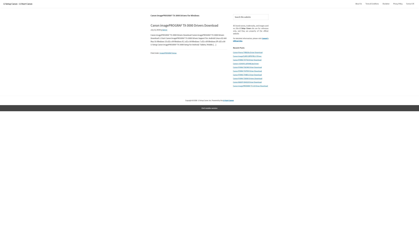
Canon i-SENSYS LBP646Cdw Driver (246, 63)
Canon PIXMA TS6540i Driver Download (247, 67)
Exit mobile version (209, 108)
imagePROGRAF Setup (168, 53)
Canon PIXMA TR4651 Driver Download (247, 75)
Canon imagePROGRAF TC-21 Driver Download (250, 86)
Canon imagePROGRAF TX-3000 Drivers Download (184, 25)
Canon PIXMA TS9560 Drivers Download (247, 78)
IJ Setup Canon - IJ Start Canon (17, 3)
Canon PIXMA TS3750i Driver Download (247, 71)
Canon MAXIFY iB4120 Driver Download (247, 82)
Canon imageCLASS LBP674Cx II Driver (247, 56)
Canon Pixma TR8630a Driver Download (247, 52)
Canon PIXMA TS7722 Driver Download (247, 60)
